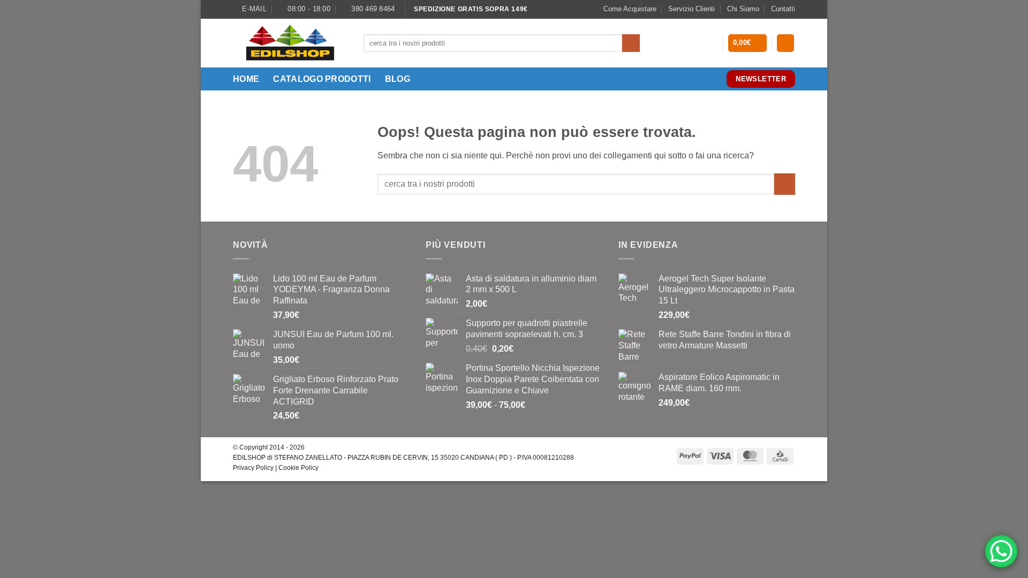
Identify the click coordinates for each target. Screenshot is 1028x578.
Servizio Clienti (691, 9)
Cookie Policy (298, 467)
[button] (747, 43)
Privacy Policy (253, 467)
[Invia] (631, 43)
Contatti (783, 9)
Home (246, 78)
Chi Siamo (743, 9)
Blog (397, 78)
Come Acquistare (629, 9)
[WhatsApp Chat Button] (1001, 551)
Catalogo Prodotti (322, 78)
